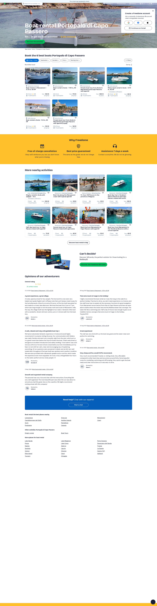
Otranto (63, 451)
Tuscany (27, 456)
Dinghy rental (29, 433)
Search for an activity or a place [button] (33, 4)
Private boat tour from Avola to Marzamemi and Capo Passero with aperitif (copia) (64, 121)
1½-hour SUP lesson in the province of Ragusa (90, 196)
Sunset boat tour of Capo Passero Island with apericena (64, 228)
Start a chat (78, 405)
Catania (63, 425)
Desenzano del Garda (104, 443)
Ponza (27, 443)
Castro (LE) (101, 451)
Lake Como (64, 443)
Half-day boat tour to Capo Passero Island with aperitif (35, 228)
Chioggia (64, 456)
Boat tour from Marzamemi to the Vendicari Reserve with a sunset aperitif (118, 228)
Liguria (63, 448)
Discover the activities (35, 42)
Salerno (63, 446)
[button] (153, 602)
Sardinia (27, 448)
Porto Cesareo (102, 441)
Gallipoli (100, 453)
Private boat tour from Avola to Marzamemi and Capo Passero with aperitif (92, 89)
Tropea (99, 446)
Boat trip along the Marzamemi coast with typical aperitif (64, 196)
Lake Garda (28, 441)
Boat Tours (64, 433)
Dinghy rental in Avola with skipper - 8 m (35, 196)
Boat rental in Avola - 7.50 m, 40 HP (64, 88)
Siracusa (64, 418)
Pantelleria (64, 423)
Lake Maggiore (66, 441)
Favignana (28, 425)
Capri (63, 453)
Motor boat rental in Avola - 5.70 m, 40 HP (119, 88)
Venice (27, 451)
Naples (27, 446)
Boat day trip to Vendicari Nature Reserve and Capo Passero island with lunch (117, 196)
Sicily (26, 423)
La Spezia (100, 448)
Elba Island (28, 453)
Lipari (99, 420)
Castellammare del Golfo (33, 420)
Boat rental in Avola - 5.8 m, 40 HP (37, 121)
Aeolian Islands (66, 420)
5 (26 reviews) (68, 36)
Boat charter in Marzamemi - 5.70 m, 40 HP (36, 88)
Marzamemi (101, 418)
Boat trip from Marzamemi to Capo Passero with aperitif (91, 228)
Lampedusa (29, 418)
